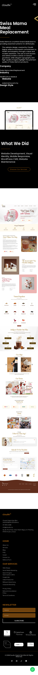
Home (6, 541)
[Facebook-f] (12, 661)
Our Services (10, 564)
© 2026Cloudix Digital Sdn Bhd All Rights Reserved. (19, 655)
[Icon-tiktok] (21, 661)
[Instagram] (16, 661)
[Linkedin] (26, 661)
